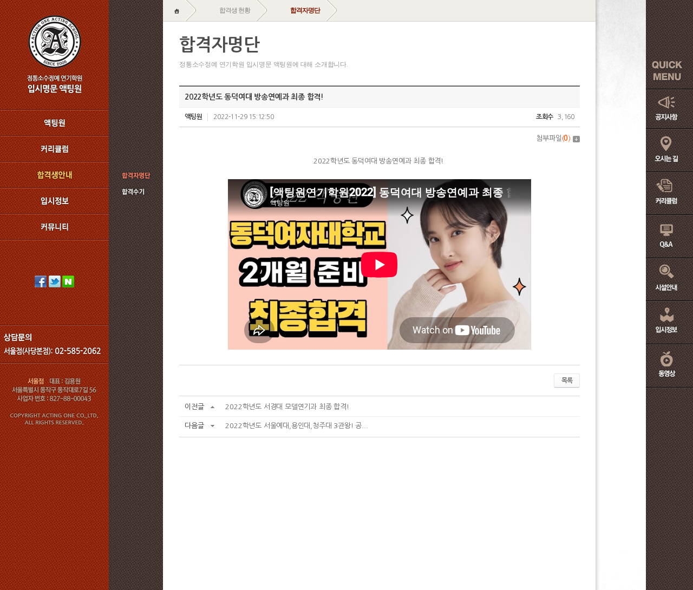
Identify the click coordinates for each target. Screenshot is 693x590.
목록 (566, 380)
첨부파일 (553, 138)
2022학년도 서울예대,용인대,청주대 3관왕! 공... (296, 425)
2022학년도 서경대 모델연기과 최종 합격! (287, 406)
